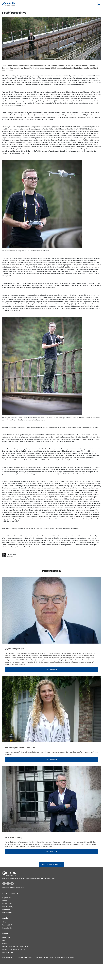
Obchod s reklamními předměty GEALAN (14, 949)
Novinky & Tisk (6, 904)
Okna (4, 922)
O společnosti (6, 898)
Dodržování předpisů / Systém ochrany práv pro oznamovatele (55, 957)
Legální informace (8, 957)
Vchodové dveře (7, 925)
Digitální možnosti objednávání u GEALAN (15, 946)
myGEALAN (6, 937)
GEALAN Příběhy (7, 907)
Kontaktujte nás (7, 913)
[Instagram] (8, 883)
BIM (3, 940)
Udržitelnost (6, 910)
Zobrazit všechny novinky (51, 865)
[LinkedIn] (12, 883)
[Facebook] (4, 883)
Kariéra (4, 901)
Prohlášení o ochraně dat (24, 957)
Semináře (5, 943)
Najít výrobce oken (8, 952)
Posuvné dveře (7, 928)
